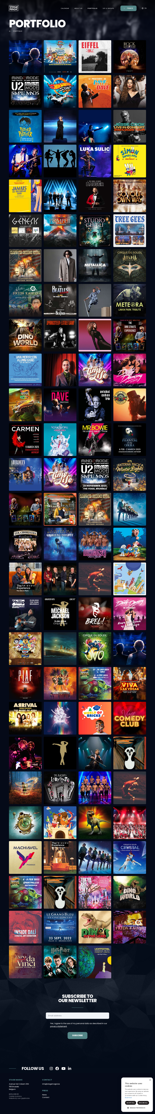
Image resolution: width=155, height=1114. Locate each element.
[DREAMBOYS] (95, 787)
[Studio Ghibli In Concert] (95, 230)
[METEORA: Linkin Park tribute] (129, 300)
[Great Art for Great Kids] (129, 752)
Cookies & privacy (15, 1096)
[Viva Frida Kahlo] (25, 300)
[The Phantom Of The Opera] (129, 439)
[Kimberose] (95, 334)
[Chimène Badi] (129, 91)
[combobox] (145, 1080)
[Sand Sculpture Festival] (129, 578)
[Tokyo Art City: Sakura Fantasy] (95, 892)
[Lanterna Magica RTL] (25, 787)
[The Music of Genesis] (25, 230)
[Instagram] (51, 1068)
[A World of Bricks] (95, 717)
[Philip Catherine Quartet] (25, 613)
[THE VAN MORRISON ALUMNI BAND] (25, 369)
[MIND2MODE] (95, 474)
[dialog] (137, 1094)
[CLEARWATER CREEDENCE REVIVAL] (25, 265)
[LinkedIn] (69, 1068)
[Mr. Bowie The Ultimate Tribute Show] (95, 439)
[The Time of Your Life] (95, 369)
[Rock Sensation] (129, 56)
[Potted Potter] (25, 126)
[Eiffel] (95, 56)
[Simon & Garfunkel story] (129, 648)
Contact (45, 1097)
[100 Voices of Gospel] (129, 822)
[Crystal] (129, 857)
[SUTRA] (95, 300)
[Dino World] (25, 334)
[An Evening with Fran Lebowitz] (60, 265)
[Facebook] (57, 1068)
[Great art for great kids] (60, 892)
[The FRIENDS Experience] (25, 578)
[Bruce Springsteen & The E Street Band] (60, 334)
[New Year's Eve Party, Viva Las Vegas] (129, 683)
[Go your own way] (129, 195)
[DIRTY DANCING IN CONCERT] (129, 613)
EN (145, 8)
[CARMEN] (25, 439)
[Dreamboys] (95, 543)
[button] (137, 1108)
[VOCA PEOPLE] (60, 439)
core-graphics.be (23, 1098)
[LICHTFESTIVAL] (95, 961)
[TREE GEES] (129, 230)
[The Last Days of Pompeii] (60, 230)
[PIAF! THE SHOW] (25, 683)
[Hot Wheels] (60, 91)
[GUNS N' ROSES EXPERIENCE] (129, 404)
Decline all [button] (143, 1103)
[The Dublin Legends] (60, 578)
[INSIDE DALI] (25, 926)
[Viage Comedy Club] (129, 717)
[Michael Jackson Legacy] (60, 160)
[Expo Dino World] (129, 892)
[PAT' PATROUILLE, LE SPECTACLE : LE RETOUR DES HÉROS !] (60, 56)
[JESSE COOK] (129, 126)
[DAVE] (95, 91)
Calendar (65, 8)
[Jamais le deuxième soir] (25, 195)
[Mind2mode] (25, 91)
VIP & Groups (108, 8)
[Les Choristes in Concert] (25, 543)
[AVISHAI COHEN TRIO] (95, 404)
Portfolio (17, 31)
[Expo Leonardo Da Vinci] (25, 961)
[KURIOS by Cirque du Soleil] (25, 822)
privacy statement (58, 1026)
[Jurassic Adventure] (95, 822)
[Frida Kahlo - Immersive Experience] (129, 926)
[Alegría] (129, 265)
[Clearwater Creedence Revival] (95, 509)
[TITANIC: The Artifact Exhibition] (60, 648)
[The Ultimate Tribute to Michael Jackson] (60, 613)
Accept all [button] (131, 1103)
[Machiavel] (25, 857)
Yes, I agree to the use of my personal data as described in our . (78, 1025)
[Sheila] (60, 126)
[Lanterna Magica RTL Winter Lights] (129, 474)
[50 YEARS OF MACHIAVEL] (60, 195)
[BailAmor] (60, 683)
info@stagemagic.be (51, 1084)
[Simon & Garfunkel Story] (25, 56)
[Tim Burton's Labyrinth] (60, 787)
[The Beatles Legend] (60, 300)
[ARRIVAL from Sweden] (25, 717)
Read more (128, 1097)
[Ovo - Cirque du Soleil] (95, 648)
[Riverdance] (129, 509)
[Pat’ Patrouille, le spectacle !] (25, 648)
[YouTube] (63, 1068)
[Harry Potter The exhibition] (60, 961)
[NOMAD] (95, 578)
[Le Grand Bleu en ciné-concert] (60, 926)
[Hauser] (95, 195)
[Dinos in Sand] (95, 926)
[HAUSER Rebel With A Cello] (95, 752)
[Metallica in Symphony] (95, 265)
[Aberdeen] (25, 474)
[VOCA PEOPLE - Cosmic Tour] (60, 717)
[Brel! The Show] (95, 613)
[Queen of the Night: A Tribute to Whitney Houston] (60, 543)
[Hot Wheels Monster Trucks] (25, 404)
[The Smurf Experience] (129, 543)
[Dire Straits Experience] (25, 160)
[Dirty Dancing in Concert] (129, 369)
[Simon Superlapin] (129, 160)
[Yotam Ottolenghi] (60, 509)
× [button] (150, 1080)
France (130, 8)
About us (78, 8)
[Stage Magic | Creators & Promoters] (13, 8)
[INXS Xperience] (95, 126)
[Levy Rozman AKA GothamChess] (60, 369)
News (44, 1095)
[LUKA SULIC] (95, 160)
